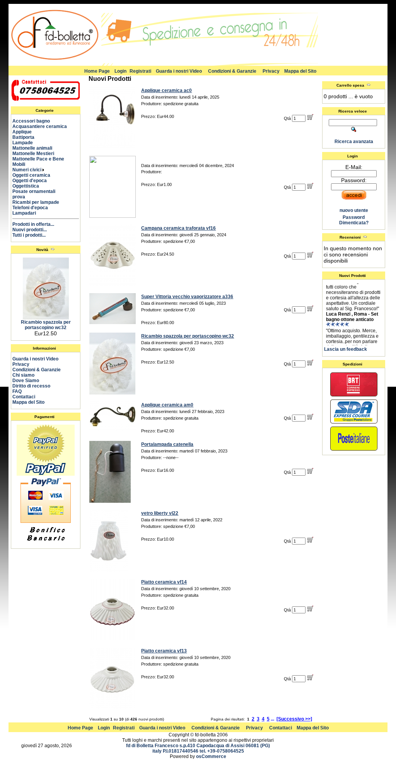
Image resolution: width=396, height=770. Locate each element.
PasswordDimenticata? (354, 220)
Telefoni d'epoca (33, 207)
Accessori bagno (34, 121)
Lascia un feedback (345, 349)
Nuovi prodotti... (29, 229)
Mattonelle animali (35, 148)
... (272, 719)
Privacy (271, 71)
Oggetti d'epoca (33, 180)
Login (120, 71)
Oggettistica (29, 186)
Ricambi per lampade (39, 202)
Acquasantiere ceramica (43, 126)
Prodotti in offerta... (33, 224)
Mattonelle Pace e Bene (41, 159)
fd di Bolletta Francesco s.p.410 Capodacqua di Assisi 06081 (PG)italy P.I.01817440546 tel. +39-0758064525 (198, 748)
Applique (25, 132)
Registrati (140, 71)
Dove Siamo (25, 380)
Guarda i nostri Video (179, 71)
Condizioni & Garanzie (232, 71)
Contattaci (23, 397)
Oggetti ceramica (34, 175)
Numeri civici (27, 169)
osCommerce (211, 756)
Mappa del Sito (300, 71)
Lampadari (27, 213)
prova (22, 197)
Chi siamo (23, 375)
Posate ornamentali (37, 191)
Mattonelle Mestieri (36, 153)
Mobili (22, 164)
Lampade (26, 142)
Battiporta (26, 137)
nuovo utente (354, 210)
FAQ (17, 391)
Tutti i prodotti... (29, 235)
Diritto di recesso (31, 386)
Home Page (97, 71)
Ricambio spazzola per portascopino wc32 (46, 324)
